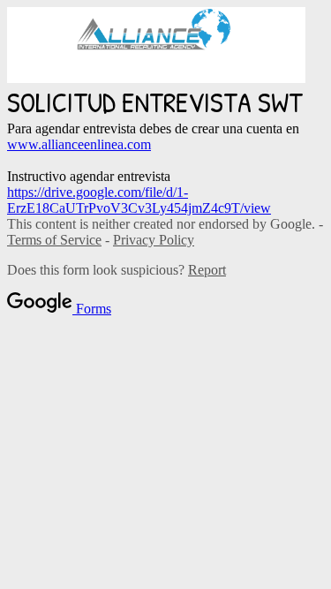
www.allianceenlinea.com (79, 144)
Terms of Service (54, 239)
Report (207, 269)
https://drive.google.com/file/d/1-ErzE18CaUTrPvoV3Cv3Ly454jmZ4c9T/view (139, 200)
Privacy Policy (153, 239)
